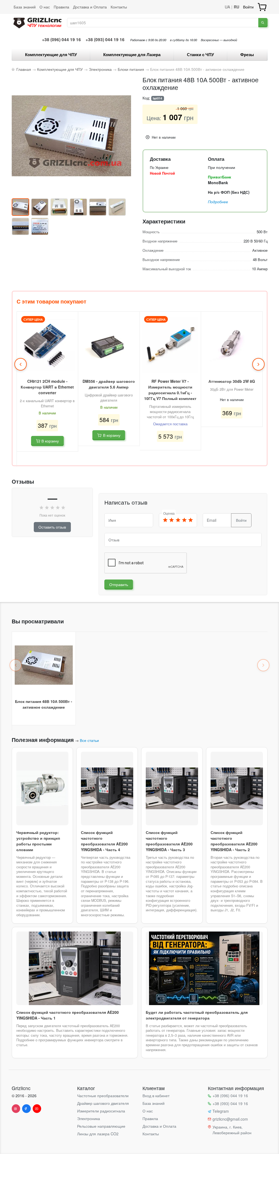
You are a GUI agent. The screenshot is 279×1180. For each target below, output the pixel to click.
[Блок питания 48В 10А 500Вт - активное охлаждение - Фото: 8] (39, 226)
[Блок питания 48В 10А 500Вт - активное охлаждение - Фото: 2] (39, 207)
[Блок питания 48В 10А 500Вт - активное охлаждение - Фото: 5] (98, 207)
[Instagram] (16, 1108)
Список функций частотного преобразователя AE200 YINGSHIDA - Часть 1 (67, 1015)
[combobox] (163, 22)
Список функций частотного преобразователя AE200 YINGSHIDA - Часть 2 (234, 841)
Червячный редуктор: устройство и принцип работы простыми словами (38, 841)
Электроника (88, 1118)
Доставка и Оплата (90, 7)
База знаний (25, 7)
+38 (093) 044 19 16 (105, 40)
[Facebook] (26, 1108)
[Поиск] (262, 22)
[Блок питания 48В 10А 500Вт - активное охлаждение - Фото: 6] (117, 207)
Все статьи (89, 740)
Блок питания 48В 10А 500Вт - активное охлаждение (43, 704)
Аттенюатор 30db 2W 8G (231, 381)
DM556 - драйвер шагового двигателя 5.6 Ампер (109, 384)
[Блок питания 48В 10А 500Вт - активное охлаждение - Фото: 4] (78, 207)
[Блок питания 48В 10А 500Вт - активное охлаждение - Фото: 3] (59, 207)
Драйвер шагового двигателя (103, 1103)
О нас (45, 7)
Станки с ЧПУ (200, 54)
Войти (248, 7)
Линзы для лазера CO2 (98, 1133)
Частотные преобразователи (103, 1095)
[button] (20, 364)
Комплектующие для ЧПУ (51, 54)
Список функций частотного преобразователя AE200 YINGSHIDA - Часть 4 (104, 841)
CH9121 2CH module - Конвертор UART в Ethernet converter (47, 386)
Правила (61, 7)
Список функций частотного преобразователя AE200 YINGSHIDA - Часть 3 (169, 841)
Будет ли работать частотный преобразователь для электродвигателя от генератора (197, 1015)
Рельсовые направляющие (101, 1126)
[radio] (165, 520)
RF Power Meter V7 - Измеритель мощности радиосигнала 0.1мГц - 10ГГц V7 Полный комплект (170, 389)
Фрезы (247, 54)
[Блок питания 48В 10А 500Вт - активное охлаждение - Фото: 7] (20, 226)
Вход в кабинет (155, 1095)
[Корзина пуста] (262, 7)
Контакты (119, 7)
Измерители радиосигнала (101, 1111)
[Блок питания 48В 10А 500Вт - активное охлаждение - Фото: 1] (20, 207)
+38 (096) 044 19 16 (61, 40)
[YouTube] (37, 1108)
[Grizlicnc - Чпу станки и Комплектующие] (37, 22)
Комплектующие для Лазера (131, 54)
